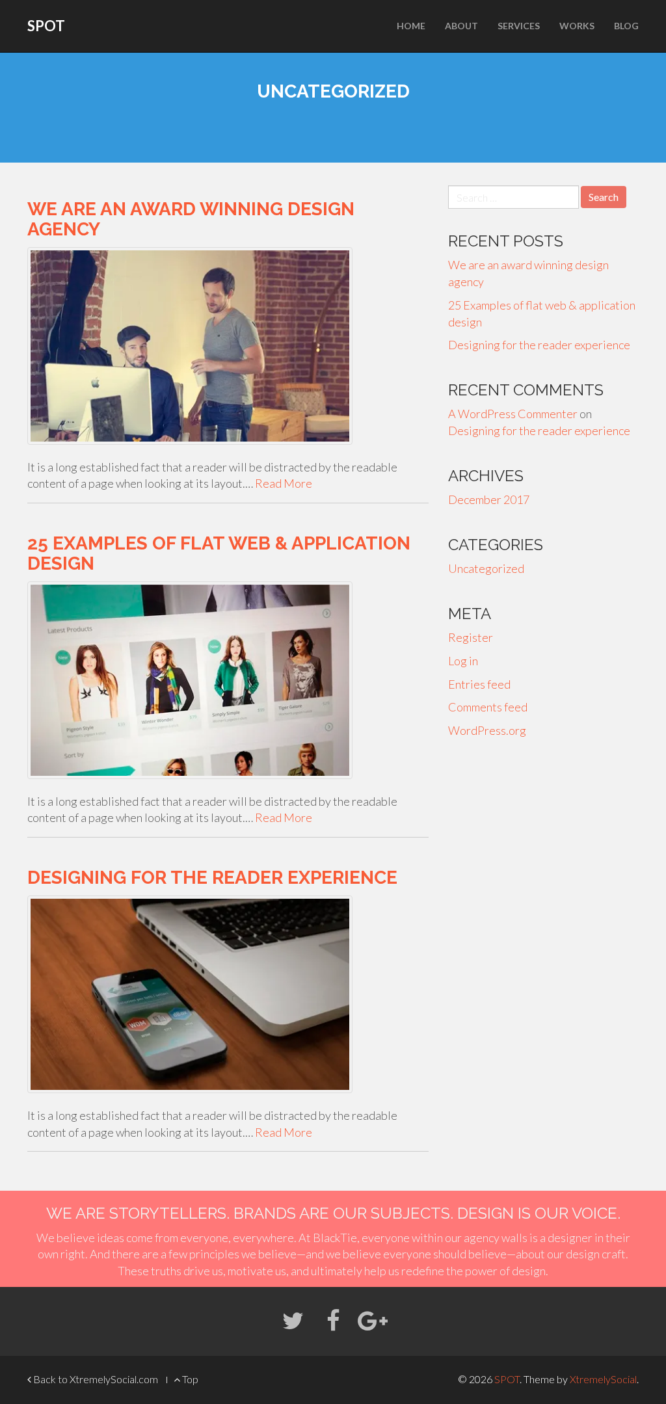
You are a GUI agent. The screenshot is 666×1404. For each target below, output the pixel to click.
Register (470, 637)
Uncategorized (486, 568)
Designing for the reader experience (212, 877)
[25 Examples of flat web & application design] (228, 680)
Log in (463, 661)
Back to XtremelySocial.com (94, 1379)
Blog (626, 25)
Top (189, 1379)
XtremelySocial (603, 1379)
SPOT (46, 25)
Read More (283, 483)
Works (576, 25)
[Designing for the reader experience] (228, 994)
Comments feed (487, 707)
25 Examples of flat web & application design (218, 553)
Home (411, 25)
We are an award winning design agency (190, 219)
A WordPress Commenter (513, 413)
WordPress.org (487, 730)
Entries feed (479, 684)
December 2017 (488, 499)
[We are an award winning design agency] (228, 346)
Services (519, 25)
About (461, 25)
